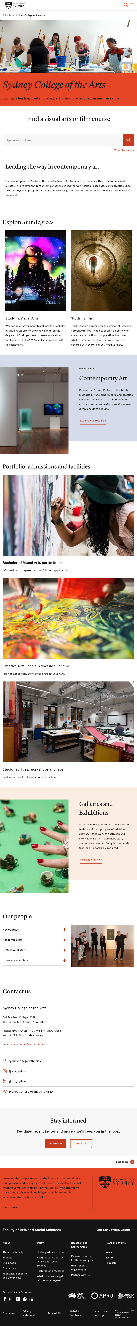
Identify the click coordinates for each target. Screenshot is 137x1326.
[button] (126, 5)
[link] (7, 15)
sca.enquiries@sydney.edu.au (28, 1044)
